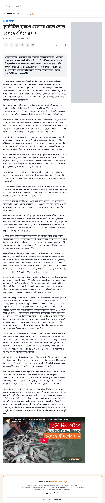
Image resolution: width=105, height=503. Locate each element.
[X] (58, 493)
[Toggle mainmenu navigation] (100, 14)
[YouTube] (50, 493)
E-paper (9, 6)
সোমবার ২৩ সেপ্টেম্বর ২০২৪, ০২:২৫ (16, 39)
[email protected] (60, 488)
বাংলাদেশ (10, 20)
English (17, 6)
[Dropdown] (23, 6)
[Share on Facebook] (6, 45)
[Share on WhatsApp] (17, 45)
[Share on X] (11, 45)
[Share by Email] (33, 45)
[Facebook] (47, 493)
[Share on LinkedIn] (27, 45)
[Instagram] (54, 493)
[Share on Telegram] (22, 45)
